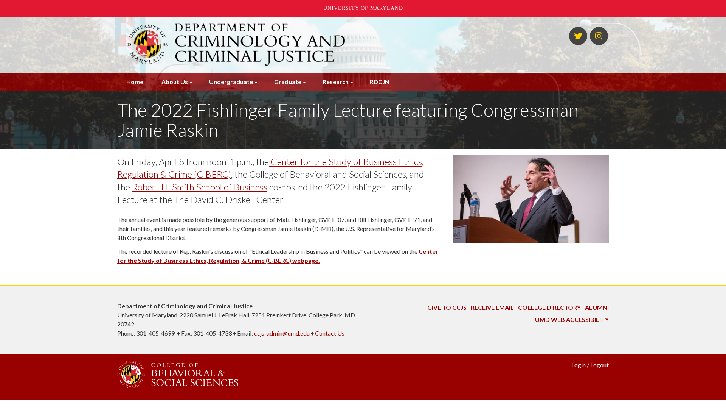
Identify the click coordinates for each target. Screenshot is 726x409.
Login (578, 364)
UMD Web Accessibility (572, 319)
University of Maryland (363, 8)
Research (336, 81)
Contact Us (329, 333)
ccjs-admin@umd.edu (282, 333)
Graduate (287, 81)
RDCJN (379, 81)
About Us (174, 81)
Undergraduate (231, 81)
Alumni (597, 307)
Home (134, 81)
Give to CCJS (447, 307)
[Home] (279, 44)
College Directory (549, 307)
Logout (599, 364)
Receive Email (492, 307)
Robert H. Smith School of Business (199, 186)
